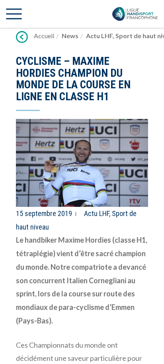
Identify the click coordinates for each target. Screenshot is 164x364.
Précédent (22, 37)
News (70, 35)
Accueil (44, 35)
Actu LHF (99, 35)
